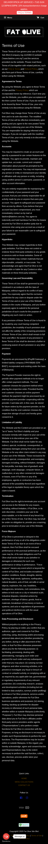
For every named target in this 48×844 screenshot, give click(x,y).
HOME (24, 778)
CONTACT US (24, 785)
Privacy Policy (22, 90)
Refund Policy (31, 69)
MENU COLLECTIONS (24, 782)
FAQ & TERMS (25, 13)
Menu (9, 18)
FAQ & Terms (14, 69)
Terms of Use (36, 836)
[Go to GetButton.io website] (6, 841)
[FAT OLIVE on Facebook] (21, 798)
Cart (42, 18)
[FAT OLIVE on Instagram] (27, 798)
